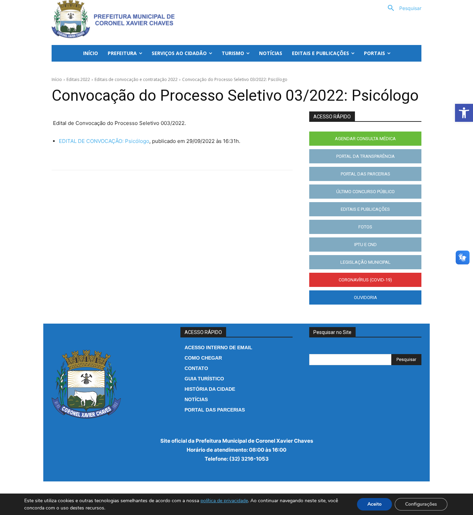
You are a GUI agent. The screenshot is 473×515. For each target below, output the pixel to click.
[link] (464, 113)
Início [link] (57, 79)
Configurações (421, 504)
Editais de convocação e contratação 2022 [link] (136, 79)
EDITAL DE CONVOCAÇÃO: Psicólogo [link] (104, 141)
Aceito (374, 504)
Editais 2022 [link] (78, 79)
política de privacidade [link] (224, 500)
